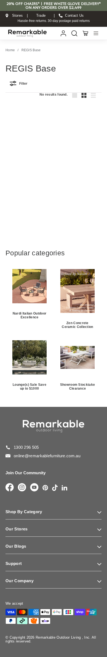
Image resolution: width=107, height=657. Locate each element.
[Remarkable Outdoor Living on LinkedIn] (64, 488)
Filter (23, 83)
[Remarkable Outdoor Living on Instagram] (22, 488)
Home (10, 50)
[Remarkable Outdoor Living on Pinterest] (45, 488)
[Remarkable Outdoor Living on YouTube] (34, 488)
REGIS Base (31, 50)
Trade (41, 16)
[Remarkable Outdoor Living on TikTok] (55, 488)
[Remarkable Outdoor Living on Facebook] (9, 488)
